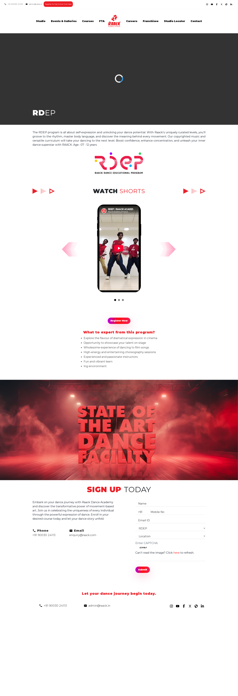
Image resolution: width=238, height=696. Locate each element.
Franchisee (151, 21)
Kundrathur (187, 667)
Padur (154, 676)
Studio (40, 21)
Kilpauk (126, 626)
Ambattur (156, 684)
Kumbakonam (189, 655)
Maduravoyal (188, 659)
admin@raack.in (35, 4)
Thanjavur (186, 651)
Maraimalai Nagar (162, 672)
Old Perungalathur (133, 688)
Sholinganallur (130, 684)
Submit (142, 569)
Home (51, 626)
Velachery (127, 634)
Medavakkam (159, 680)
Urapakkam (187, 647)
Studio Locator (174, 21)
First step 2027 (101, 634)
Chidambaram (159, 655)
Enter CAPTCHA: (146, 543)
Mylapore (127, 630)
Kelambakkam (189, 672)
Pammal (185, 643)
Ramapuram (158, 630)
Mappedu (185, 688)
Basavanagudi (188, 634)
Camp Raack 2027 (103, 639)
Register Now (119, 320)
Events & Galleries (64, 21)
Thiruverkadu (159, 663)
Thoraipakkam (130, 651)
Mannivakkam (159, 651)
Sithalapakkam (189, 626)
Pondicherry (158, 634)
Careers (131, 21)
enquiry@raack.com (82, 535)
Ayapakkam (129, 667)
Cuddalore (128, 639)
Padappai (156, 688)
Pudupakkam (188, 639)
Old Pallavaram (160, 643)
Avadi (124, 655)
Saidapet (156, 639)
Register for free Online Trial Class (58, 4)
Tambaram (128, 643)
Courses (88, 21)
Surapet (155, 667)
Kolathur (126, 676)
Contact (196, 21)
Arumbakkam (159, 647)
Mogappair (128, 647)
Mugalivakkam (131, 663)
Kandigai (185, 663)
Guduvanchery (160, 626)
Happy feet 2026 (102, 630)
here (176, 552)
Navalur (184, 680)
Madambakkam (190, 676)
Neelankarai (129, 672)
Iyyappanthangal (190, 684)
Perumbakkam (189, 630)
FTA (102, 21)
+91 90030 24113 (15, 4)
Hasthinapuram (160, 659)
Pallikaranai (128, 680)
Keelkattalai (129, 659)
